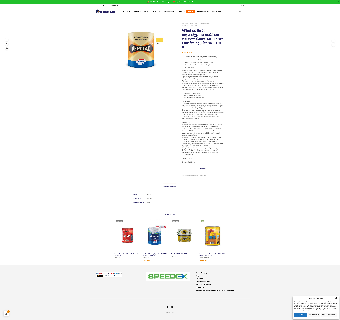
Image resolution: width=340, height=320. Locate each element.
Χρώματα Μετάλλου (195, 175)
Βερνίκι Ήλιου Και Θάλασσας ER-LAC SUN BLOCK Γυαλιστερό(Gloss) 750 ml (212, 254)
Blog (197, 276)
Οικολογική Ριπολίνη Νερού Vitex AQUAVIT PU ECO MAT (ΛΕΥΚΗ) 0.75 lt (155, 254)
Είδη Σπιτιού (156, 12)
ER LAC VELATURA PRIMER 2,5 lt (179, 253)
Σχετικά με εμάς (201, 273)
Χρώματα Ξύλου (193, 25)
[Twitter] (6, 44)
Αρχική (122, 12)
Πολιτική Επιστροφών (203, 281)
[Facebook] (6, 39)
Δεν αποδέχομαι (314, 315)
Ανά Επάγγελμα (217, 12)
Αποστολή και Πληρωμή (203, 284)
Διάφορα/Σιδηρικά (169, 12)
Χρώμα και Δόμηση (133, 12)
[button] (336, 298)
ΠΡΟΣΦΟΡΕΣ (190, 12)
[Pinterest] (6, 48)
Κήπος (181, 12)
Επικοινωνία (200, 287)
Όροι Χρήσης (200, 278)
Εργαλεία (145, 12)
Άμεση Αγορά (146, 260)
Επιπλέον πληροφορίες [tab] (169, 186)
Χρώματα (202, 23)
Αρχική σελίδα (185, 23)
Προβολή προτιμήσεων (329, 315)
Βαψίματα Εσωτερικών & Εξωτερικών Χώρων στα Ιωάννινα (215, 290)
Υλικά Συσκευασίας (202, 12)
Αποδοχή (301, 315)
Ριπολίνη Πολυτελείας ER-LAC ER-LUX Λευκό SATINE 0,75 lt (126, 254)
